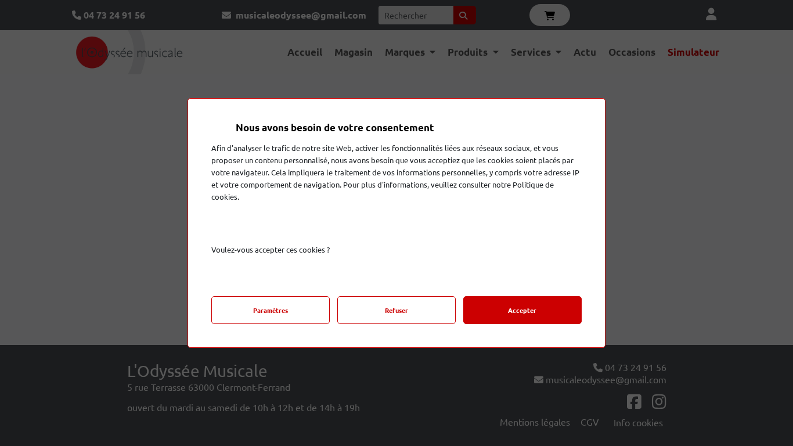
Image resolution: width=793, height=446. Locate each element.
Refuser (396, 310)
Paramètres (270, 310)
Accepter (522, 310)
